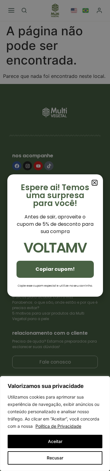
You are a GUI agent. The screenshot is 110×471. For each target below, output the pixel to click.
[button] (94, 182)
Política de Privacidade (58, 426)
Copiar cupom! (55, 269)
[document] (55, 235)
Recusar (55, 457)
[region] (55, 423)
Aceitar (55, 441)
